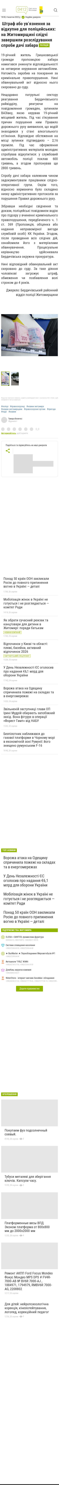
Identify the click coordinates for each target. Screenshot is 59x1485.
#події (4, 411)
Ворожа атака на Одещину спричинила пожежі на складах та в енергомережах (28, 692)
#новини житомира (35, 406)
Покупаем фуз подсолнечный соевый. (26, 1132)
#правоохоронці (17, 406)
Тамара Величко (15, 418)
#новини (12, 411)
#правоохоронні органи (34, 409)
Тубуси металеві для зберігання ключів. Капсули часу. (28, 1179)
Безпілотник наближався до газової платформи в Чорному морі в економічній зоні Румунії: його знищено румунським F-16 (29, 740)
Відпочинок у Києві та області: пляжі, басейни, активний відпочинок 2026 (25, 648)
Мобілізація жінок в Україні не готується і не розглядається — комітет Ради (26, 603)
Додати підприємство (29, 988)
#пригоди (51, 409)
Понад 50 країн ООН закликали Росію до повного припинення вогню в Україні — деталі (26, 582)
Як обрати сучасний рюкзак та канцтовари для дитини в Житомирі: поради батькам (25, 624)
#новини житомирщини (11, 409)
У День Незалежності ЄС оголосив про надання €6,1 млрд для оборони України (28, 671)
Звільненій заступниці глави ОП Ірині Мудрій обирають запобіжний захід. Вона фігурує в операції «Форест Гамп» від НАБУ (29, 715)
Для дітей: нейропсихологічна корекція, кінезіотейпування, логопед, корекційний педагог (27, 1308)
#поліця (4, 406)
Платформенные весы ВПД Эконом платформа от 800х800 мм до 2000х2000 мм (27, 1227)
